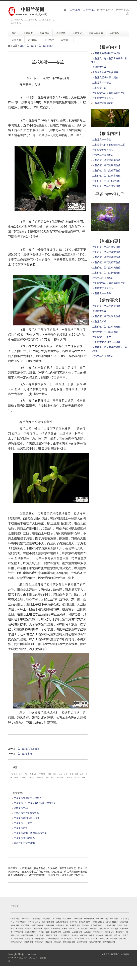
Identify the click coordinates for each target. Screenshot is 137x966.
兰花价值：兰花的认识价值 (106, 165)
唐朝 (54, 774)
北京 (47, 777)
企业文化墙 (74, 774)
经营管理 (42, 774)
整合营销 (59, 777)
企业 (65, 774)
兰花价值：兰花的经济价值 (106, 185)
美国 (16, 777)
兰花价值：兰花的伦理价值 (106, 180)
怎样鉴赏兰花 (21, 807)
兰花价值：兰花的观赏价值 (106, 175)
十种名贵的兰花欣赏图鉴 (26, 812)
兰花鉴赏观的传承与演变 (26, 817)
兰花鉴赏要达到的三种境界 (28, 797)
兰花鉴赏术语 (25, 753)
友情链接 (125, 954)
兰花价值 (23, 777)
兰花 (26, 774)
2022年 (31, 777)
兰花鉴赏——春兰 (23, 822)
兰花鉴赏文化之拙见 (28, 748)
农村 (82, 774)
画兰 (52, 777)
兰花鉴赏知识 (46, 45)
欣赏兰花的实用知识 (24, 842)
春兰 (20, 774)
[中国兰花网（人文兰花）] (27, 11)
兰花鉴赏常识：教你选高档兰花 (30, 832)
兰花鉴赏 (31, 45)
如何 (60, 774)
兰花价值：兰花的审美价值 (106, 160)
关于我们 (106, 954)
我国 (83, 777)
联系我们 (115, 954)
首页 (22, 45)
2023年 (77, 777)
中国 (49, 774)
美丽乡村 (33, 774)
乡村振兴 (40, 777)
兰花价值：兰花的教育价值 (106, 170)
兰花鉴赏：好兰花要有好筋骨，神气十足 (35, 802)
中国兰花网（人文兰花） (81, 10)
